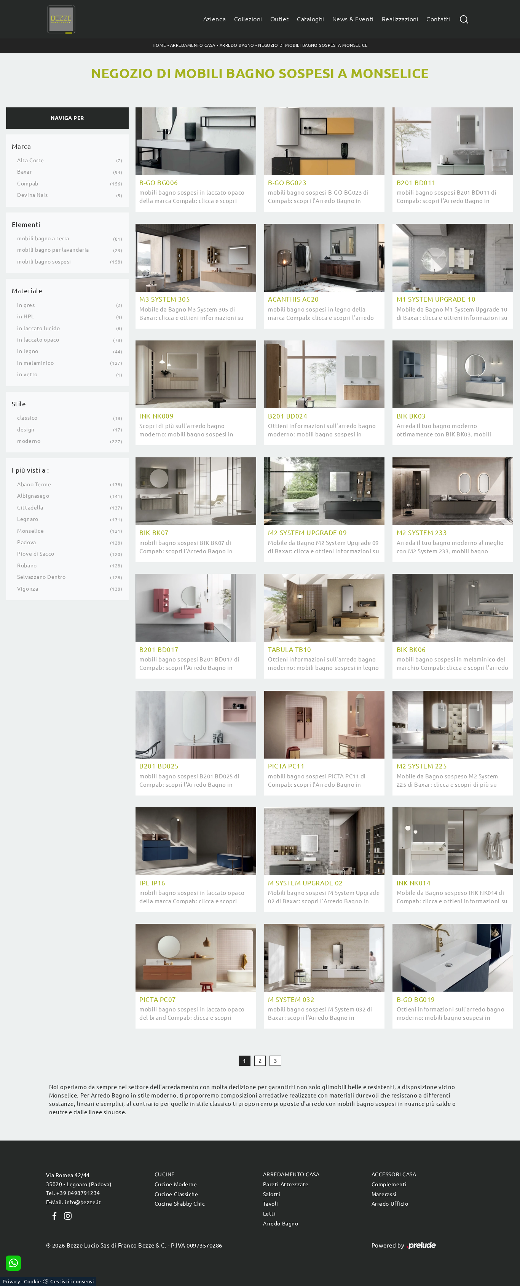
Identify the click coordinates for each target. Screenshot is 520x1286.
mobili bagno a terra (43, 238)
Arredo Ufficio (390, 1204)
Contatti (438, 19)
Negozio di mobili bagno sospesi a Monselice (312, 45)
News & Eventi (353, 19)
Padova (26, 542)
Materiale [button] (27, 290)
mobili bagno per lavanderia (53, 250)
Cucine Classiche (176, 1194)
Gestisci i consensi (72, 1281)
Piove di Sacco (35, 554)
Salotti (272, 1194)
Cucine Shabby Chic (180, 1204)
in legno (27, 351)
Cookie (32, 1281)
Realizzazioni (400, 19)
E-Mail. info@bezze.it (73, 1202)
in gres (26, 305)
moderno (28, 441)
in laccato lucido (38, 328)
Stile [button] (19, 403)
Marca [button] (21, 146)
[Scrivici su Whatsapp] (13, 1263)
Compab (27, 184)
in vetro (27, 374)
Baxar (24, 172)
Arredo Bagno (237, 45)
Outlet (279, 19)
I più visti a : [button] (30, 470)
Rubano (27, 565)
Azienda (214, 19)
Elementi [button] (26, 224)
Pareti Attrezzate (286, 1184)
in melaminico (35, 363)
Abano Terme (34, 484)
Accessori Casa (394, 1174)
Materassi (384, 1194)
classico (27, 418)
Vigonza (27, 589)
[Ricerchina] (464, 19)
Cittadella (30, 508)
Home (159, 45)
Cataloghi (310, 19)
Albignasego (33, 496)
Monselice (30, 531)
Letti (269, 1214)
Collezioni (248, 19)
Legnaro (27, 519)
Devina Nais (32, 195)
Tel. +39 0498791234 (73, 1193)
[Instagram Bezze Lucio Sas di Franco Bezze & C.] (65, 1215)
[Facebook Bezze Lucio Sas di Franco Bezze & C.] (53, 1215)
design (25, 430)
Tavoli (270, 1204)
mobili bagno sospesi (44, 262)
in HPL (25, 316)
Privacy (11, 1281)
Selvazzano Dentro (41, 577)
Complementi (389, 1184)
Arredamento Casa (192, 45)
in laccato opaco (38, 340)
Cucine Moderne (176, 1184)
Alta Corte (30, 160)
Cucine (165, 1174)
